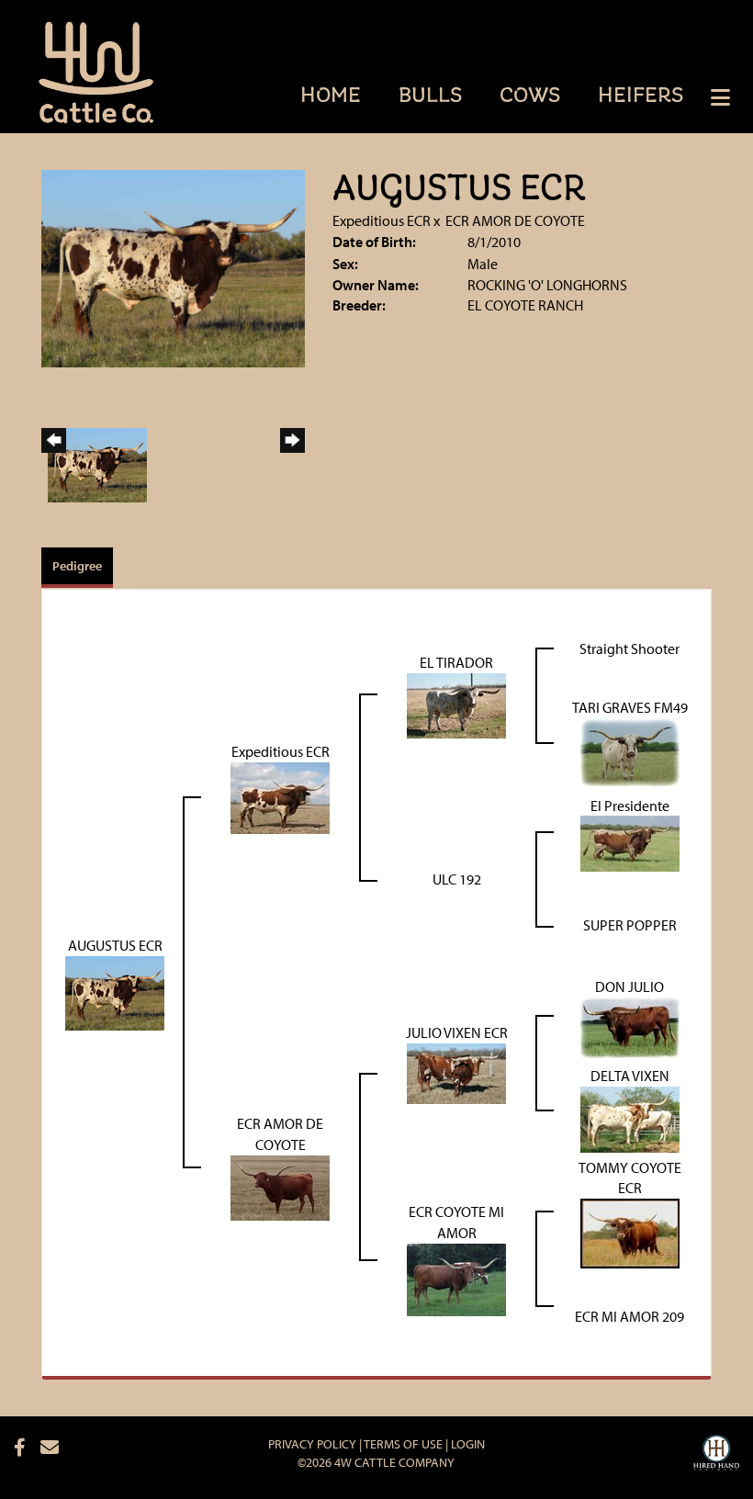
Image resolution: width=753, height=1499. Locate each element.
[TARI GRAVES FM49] (630, 749)
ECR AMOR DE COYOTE (515, 220)
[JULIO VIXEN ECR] (456, 1072)
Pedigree (77, 566)
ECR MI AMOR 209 (629, 1316)
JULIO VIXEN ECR (457, 1032)
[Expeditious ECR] (280, 795)
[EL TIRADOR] (456, 703)
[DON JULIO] (630, 1026)
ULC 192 (457, 879)
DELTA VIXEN (629, 1075)
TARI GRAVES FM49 (630, 707)
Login (468, 1444)
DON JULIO (629, 986)
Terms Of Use (403, 1444)
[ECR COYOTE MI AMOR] (456, 1277)
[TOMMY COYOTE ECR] (630, 1232)
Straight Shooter (629, 648)
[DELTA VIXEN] (630, 1118)
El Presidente (629, 805)
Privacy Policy (312, 1444)
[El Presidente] (630, 842)
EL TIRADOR (456, 662)
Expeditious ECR (381, 220)
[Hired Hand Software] (716, 1455)
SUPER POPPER (630, 925)
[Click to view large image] (173, 266)
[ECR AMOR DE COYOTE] (280, 1186)
